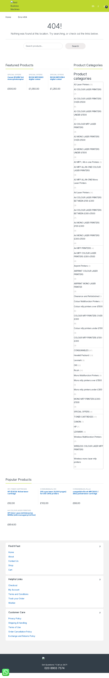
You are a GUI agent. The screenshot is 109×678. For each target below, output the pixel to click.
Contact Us (13, 561)
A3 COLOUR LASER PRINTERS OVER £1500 (87, 100)
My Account (13, 590)
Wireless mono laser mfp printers (85, 460)
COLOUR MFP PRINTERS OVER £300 (88, 317)
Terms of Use (14, 627)
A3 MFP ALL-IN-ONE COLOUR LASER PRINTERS (87, 169)
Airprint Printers (81, 266)
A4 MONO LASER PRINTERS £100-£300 (86, 224)
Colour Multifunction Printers (87, 301)
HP (75, 426)
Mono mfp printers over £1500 (88, 380)
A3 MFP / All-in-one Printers (86, 162)
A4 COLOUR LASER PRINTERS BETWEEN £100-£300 (87, 199)
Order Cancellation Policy (20, 631)
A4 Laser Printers (82, 192)
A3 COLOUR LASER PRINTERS (87, 89)
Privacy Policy (14, 618)
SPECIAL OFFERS (14, 75)
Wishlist (11, 603)
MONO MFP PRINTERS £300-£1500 (87, 400)
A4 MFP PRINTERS (82, 248)
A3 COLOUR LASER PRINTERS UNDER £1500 (87, 113)
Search (93, 6)
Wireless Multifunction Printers (87, 437)
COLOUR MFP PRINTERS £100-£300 (88, 339)
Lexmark (78, 360)
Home (8, 17)
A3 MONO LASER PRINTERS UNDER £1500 (86, 151)
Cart (10, 570)
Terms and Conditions (18, 594)
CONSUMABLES (81, 350)
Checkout (12, 585)
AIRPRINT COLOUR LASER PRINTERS (86, 273)
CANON (77, 421)
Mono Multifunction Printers (86, 375)
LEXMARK (78, 432)
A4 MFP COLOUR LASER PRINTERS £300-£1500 (85, 255)
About (11, 556)
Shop (10, 565)
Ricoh (76, 370)
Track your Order (16, 598)
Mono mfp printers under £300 (88, 389)
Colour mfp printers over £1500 (88, 306)
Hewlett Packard (81, 355)
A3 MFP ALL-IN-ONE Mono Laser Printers (86, 181)
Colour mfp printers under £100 (88, 328)
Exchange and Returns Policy (21, 636)
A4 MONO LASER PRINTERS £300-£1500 (86, 237)
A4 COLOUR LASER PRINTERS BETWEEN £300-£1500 (87, 212)
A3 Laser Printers (81, 84)
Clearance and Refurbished (86, 296)
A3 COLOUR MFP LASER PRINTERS (85, 126)
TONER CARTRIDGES (83, 417)
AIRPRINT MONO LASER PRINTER (85, 285)
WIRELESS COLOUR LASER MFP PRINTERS (88, 448)
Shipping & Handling (17, 623)
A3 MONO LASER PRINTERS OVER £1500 (86, 138)
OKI (75, 365)
